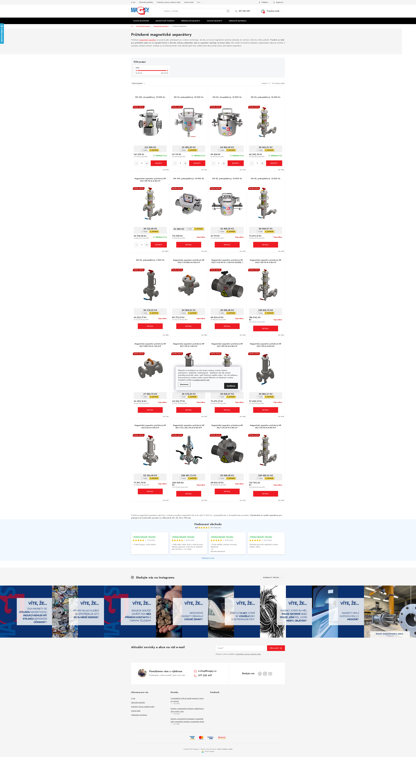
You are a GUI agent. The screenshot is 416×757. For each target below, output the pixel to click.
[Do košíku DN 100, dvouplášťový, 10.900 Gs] (159, 163)
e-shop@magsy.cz (207, 671)
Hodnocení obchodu (208, 524)
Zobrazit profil (271, 577)
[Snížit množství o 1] (137, 163)
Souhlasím (231, 386)
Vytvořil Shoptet (209, 751)
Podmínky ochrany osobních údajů (168, 2)
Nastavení (184, 384)
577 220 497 (244, 11)
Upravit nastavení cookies (224, 749)
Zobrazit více (208, 558)
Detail (188, 245)
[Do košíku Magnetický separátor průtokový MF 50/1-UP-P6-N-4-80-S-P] (159, 245)
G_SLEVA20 (154, 150)
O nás (133, 2)
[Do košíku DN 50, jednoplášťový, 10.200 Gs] (274, 163)
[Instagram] (265, 673)
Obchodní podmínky (146, 2)
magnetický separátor (147, 40)
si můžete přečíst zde (201, 380)
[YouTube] (270, 673)
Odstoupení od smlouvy (139, 715)
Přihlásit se (276, 648)
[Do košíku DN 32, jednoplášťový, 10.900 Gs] (197, 163)
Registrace (279, 2)
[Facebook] (260, 673)
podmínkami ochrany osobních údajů (248, 654)
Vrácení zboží (188, 2)
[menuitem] (142, 21)
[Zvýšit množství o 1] (147, 163)
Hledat (228, 11)
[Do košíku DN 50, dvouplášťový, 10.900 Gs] (236, 163)
